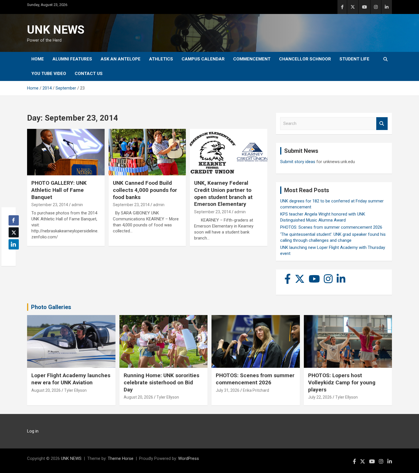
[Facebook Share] (14, 220)
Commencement (251, 59)
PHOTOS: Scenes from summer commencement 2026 (331, 227)
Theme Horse (120, 458)
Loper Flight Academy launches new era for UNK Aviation (70, 379)
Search (382, 123)
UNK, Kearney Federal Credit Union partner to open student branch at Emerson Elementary (223, 193)
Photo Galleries (51, 307)
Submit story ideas (297, 161)
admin (77, 204)
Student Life (354, 59)
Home (37, 59)
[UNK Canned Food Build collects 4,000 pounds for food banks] (147, 152)
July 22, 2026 (320, 397)
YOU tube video (48, 73)
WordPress (188, 458)
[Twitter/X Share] (14, 232)
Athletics (161, 59)
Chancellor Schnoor (305, 59)
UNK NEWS (55, 29)
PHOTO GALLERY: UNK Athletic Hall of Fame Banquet (59, 190)
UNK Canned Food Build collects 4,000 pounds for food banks (145, 190)
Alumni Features (72, 59)
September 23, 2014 (49, 204)
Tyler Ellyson (75, 390)
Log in (32, 431)
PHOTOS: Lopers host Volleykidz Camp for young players (341, 382)
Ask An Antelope (121, 59)
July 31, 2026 (227, 390)
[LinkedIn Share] (14, 244)
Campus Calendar (203, 59)
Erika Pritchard (256, 390)
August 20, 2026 (46, 390)
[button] (12, 255)
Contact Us (89, 73)
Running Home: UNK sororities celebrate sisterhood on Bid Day (161, 382)
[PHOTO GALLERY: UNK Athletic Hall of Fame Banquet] (66, 152)
